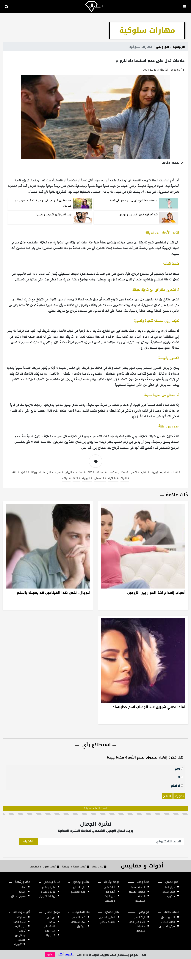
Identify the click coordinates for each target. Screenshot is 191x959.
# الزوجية (87, 478)
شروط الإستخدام (49, 924)
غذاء (23, 887)
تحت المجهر (78, 917)
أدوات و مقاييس (142, 866)
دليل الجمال (19, 926)
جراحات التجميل (47, 896)
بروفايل (81, 926)
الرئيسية (179, 47)
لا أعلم (176, 785)
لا (179, 777)
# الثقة (76, 478)
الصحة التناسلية (140, 898)
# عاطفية (113, 478)
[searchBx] (6, 6)
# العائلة (80, 472)
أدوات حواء (98, 867)
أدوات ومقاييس (20, 933)
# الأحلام (175, 472)
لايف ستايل (168, 891)
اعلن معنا (50, 930)
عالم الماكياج (78, 891)
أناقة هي (109, 887)
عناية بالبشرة (48, 891)
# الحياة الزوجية (160, 472)
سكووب (170, 896)
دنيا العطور (79, 887)
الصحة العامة (138, 887)
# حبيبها (36, 472)
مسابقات (21, 917)
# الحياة (124, 478)
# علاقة (15, 472)
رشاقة (22, 891)
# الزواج (69, 472)
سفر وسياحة (78, 921)
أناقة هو (110, 891)
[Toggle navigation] (184, 6)
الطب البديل (168, 921)
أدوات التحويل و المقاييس (43, 867)
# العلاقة (101, 472)
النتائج (167, 796)
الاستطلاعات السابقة (95, 808)
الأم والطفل (168, 917)
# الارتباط (48, 472)
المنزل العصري (107, 917)
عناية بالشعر (48, 887)
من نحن (51, 917)
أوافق (49, 954)
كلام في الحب (137, 921)
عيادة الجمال (19, 921)
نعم (178, 768)
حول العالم (169, 887)
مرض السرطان (167, 926)
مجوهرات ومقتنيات (110, 898)
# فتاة (90, 472)
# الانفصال (100, 478)
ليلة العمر (139, 917)
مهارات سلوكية (140, 928)
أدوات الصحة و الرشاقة (74, 867)
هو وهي (162, 47)
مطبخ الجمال (18, 896)
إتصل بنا (50, 935)
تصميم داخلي (107, 921)
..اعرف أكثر (66, 954)
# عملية (59, 472)
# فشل (25, 472)
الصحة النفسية (137, 891)
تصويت (179, 796)
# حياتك (66, 478)
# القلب (145, 472)
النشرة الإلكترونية (20, 942)
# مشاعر (123, 472)
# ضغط (113, 472)
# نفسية (134, 472)
